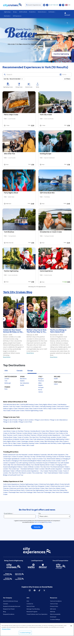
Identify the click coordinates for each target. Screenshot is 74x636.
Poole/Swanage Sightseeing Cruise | (57, 439)
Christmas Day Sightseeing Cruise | (37, 490)
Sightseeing (7, 11)
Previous (3, 319)
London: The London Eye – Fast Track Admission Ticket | (45, 473)
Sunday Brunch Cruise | (38, 431)
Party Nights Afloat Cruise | (48, 404)
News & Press (31, 606)
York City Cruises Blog (17, 292)
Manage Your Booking (33, 609)
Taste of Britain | (28, 467)
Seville (22, 385)
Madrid (22, 381)
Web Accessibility (55, 614)
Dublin (56, 379)
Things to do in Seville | (10, 422)
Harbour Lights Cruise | (10, 408)
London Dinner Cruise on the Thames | (35, 433)
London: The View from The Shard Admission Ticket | (52, 467)
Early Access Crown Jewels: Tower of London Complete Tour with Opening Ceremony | (35, 462)
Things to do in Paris (25, 422)
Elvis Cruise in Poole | (36, 408)
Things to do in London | (26, 420)
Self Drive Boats (23, 11)
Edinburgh (8, 383)
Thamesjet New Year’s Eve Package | (21, 492)
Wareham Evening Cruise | (30, 443)
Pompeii (40, 387)
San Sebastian (24, 383)
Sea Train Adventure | (37, 439)
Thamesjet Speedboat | (12, 459)
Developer (53, 617)
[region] (37, 629)
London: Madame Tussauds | (37, 455)
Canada (19, 370)
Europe (30, 370)
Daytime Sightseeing (61, 54)
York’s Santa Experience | (11, 484)
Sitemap (52, 611)
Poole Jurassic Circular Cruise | (56, 437)
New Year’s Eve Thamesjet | (43, 492)
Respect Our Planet (8, 609)
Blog (4, 611)
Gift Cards (53, 609)
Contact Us (30, 604)
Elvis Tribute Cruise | (52, 431)
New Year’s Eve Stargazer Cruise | (39, 486)
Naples (40, 385)
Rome (40, 390)
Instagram (30, 590)
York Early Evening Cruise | (48, 406)
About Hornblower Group (10, 601)
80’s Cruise (30, 445)
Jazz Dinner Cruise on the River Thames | (16, 431)
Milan (40, 383)
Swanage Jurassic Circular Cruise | (33, 441)
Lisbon (56, 384)
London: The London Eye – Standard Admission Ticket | (21, 469)
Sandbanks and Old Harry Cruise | (51, 443)
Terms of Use (54, 604)
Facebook (34, 590)
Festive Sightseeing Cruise (34, 410)
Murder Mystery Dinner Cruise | (45, 465)
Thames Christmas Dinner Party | (14, 490)
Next (70, 319)
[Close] (71, 626)
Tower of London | (18, 457)
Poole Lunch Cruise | (18, 410)
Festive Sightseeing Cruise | (29, 484)
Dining (14, 11)
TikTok (39, 590)
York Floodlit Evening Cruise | (29, 404)
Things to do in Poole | (10, 420)
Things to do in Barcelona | (59, 420)
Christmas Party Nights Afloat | (49, 484)
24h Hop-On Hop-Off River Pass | (35, 457)
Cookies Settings (55, 619)
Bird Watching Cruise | (52, 441)
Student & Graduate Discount (11, 606)
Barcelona (23, 379)
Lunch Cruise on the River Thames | (25, 435)
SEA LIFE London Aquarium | (56, 455)
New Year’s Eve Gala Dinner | (17, 486)
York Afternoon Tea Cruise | (30, 406)
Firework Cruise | (23, 408)
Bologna (40, 379)
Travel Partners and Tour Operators (37, 614)
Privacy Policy (54, 606)
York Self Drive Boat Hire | (11, 404)
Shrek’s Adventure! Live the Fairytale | (15, 455)
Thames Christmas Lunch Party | (14, 488)
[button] (16, 79)
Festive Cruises (42, 11)
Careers (5, 604)
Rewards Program (32, 611)
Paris (6, 389)
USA (6, 370)
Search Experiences (34, 5)
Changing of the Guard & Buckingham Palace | (26, 461)
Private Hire (32, 11)
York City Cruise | (14, 406)
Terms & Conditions (56, 601)
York (6, 381)
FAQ (28, 601)
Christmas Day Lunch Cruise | (60, 486)
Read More (6, 357)
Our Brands (51, 11)
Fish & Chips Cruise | (50, 408)
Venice (40, 392)
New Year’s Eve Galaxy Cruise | (55, 488)
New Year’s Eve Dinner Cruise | (35, 488)
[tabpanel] (37, 40)
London (7, 379)
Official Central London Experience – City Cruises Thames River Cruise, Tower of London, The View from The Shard (36, 436)
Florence (41, 381)
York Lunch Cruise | (63, 406)
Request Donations (8, 614)
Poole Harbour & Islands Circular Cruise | (16, 439)
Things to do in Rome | (42, 420)
